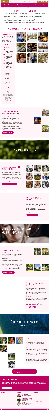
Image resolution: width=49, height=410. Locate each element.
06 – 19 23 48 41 (38, 400)
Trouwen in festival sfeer (7, 113)
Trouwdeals (13, 4)
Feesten (40, 4)
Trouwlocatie (6, 4)
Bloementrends (25, 394)
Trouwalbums (27, 4)
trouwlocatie (21, 17)
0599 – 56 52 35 (39, 399)
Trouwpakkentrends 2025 (27, 398)
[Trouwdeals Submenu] (16, 4)
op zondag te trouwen (39, 309)
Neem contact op (7, 387)
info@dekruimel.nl (39, 401)
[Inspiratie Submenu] (23, 4)
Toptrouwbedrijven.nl (43, 1)
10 (38, 1)
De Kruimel (7, 409)
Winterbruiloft (24, 402)
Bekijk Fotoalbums (5, 1)
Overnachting (34, 4)
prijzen (29, 303)
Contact (44, 4)
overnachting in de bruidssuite (32, 304)
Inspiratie (20, 4)
